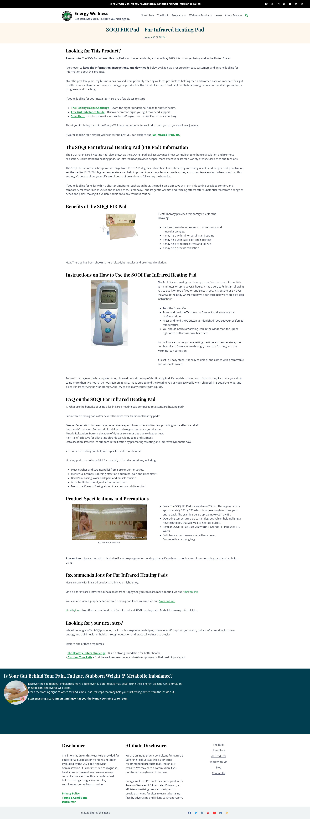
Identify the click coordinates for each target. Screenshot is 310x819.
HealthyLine (73, 610)
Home (147, 37)
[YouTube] (290, 3)
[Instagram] (278, 3)
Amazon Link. (167, 601)
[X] (272, 3)
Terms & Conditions (74, 797)
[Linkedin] (296, 3)
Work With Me (218, 762)
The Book (162, 15)
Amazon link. (190, 592)
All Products (218, 756)
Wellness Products (200, 15)
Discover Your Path (79, 657)
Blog (218, 767)
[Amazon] (302, 3)
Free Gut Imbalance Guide (87, 112)
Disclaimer (69, 802)
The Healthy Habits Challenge (90, 108)
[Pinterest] (284, 3)
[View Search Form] (246, 15)
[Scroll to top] (302, 812)
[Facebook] (266, 3)
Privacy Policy (71, 793)
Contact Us (218, 773)
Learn (218, 15)
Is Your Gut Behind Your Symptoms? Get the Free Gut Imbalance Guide (155, 3)
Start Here (147, 15)
